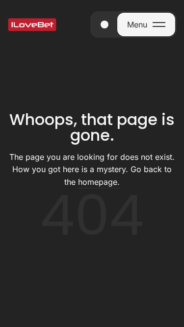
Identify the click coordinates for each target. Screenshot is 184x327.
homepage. (99, 182)
